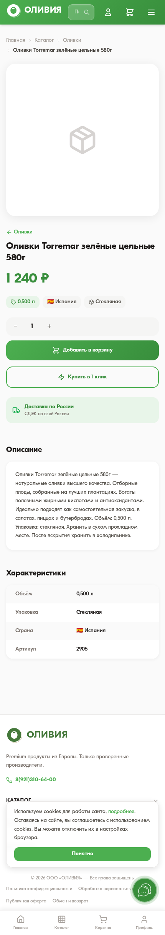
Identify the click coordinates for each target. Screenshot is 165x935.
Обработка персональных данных (114, 889)
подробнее (121, 812)
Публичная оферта (26, 901)
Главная (15, 40)
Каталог (44, 40)
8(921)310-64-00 (35, 780)
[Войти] (108, 12)
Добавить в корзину (88, 350)
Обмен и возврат (70, 901)
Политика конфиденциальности (39, 889)
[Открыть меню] (151, 12)
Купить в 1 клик (87, 377)
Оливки (72, 40)
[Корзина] (129, 12)
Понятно (82, 854)
